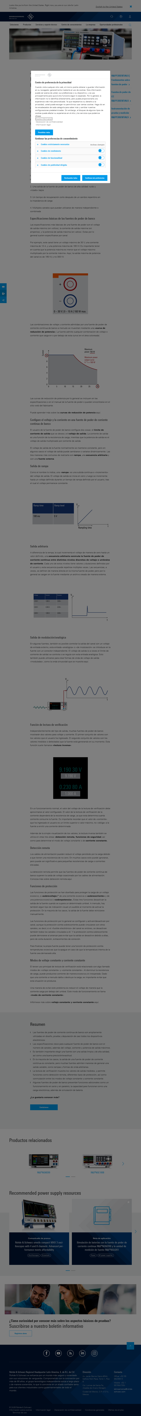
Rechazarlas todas (70, 178)
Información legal (43, 124)
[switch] (101, 150)
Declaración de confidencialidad (49, 122)
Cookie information (44, 119)
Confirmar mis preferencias (95, 178)
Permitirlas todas (44, 132)
